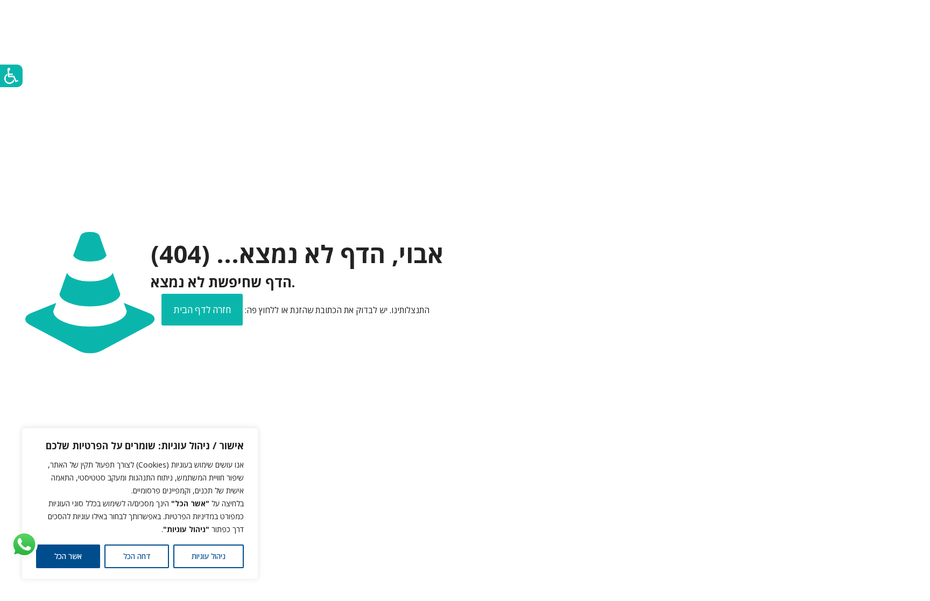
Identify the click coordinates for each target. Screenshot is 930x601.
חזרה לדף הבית (202, 309)
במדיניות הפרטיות (191, 516)
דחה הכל (137, 556)
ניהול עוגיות (209, 556)
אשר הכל (68, 556)
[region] (140, 503)
